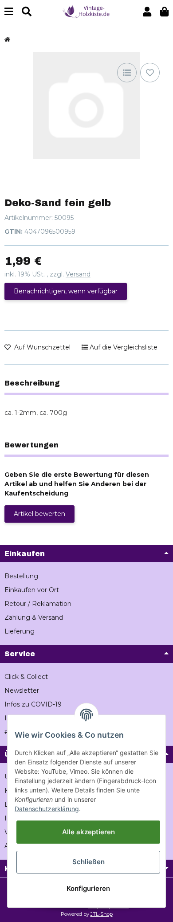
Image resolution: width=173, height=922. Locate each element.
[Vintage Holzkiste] (86, 11)
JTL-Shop (101, 914)
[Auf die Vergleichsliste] (127, 72)
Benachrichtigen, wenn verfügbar (66, 291)
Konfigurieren (88, 888)
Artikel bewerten (39, 514)
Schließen (88, 861)
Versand (78, 274)
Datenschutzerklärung (47, 808)
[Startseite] (7, 40)
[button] (147, 11)
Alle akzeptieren (88, 832)
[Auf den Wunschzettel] (150, 72)
